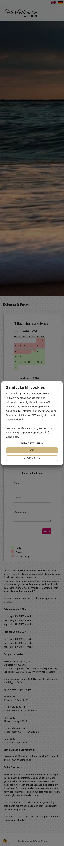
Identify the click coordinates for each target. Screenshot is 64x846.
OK (32, 450)
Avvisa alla (32, 458)
